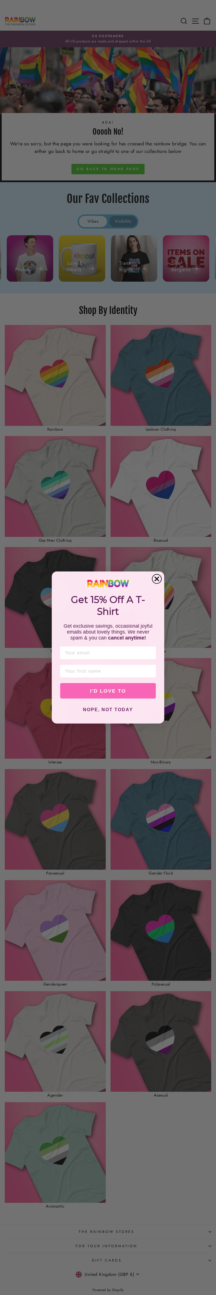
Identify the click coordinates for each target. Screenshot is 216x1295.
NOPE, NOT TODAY (108, 709)
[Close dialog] (156, 579)
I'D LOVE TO (108, 691)
